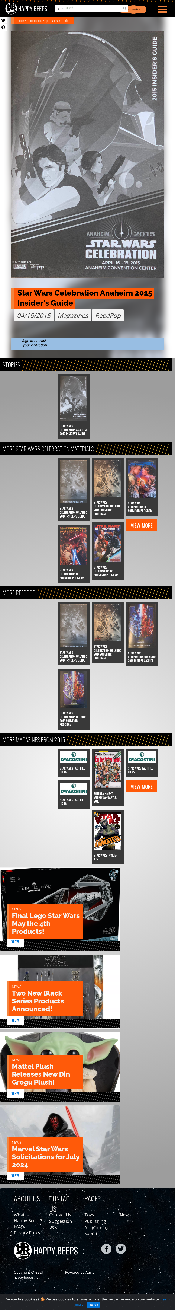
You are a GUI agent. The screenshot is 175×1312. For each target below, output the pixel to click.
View (15, 942)
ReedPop (66, 20)
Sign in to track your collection (34, 342)
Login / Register (132, 9)
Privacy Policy (27, 1233)
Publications (35, 20)
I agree (93, 1304)
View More (142, 525)
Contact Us (60, 1215)
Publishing (95, 1221)
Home (21, 20)
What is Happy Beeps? (28, 1217)
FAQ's (19, 1226)
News (125, 1215)
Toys (89, 1215)
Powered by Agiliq (80, 1272)
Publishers (52, 20)
